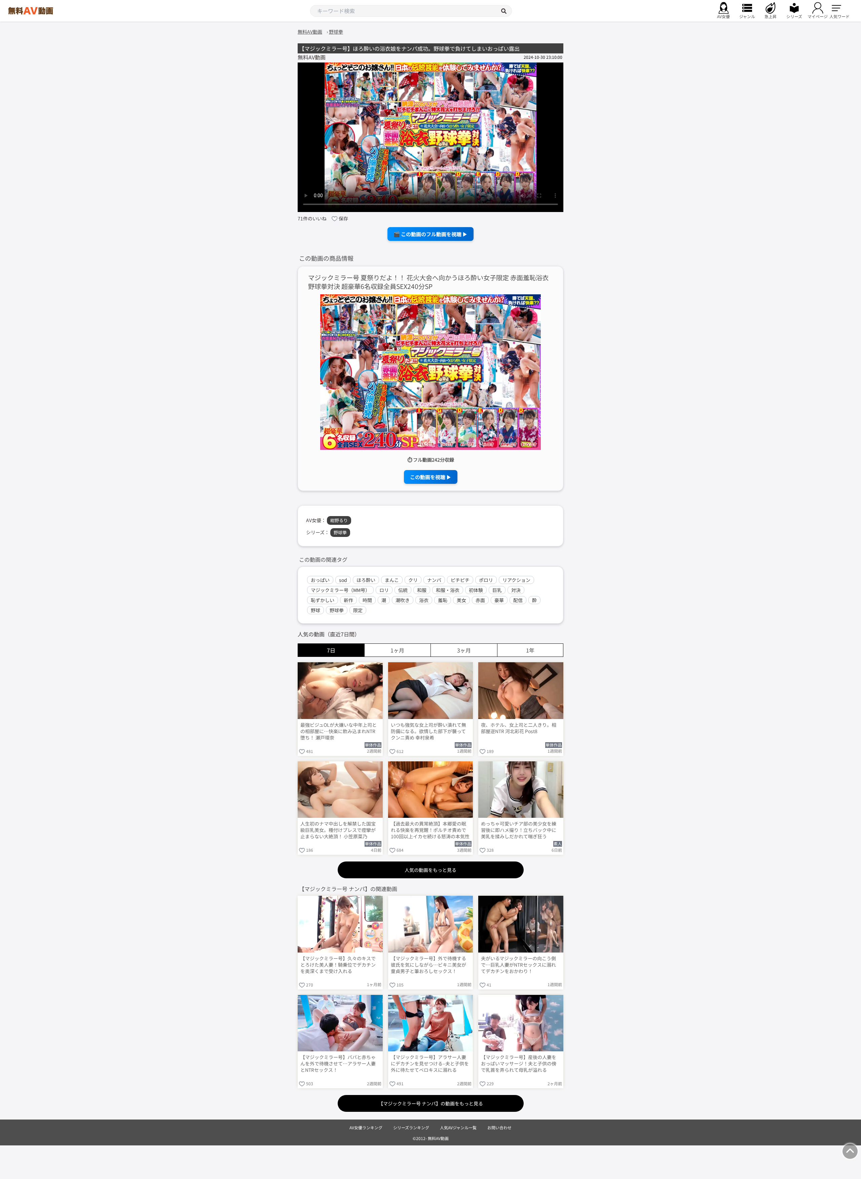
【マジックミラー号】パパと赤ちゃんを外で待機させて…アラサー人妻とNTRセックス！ (338, 1063)
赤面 (480, 600)
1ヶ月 (397, 650)
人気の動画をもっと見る (430, 870)
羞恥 (442, 600)
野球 (315, 610)
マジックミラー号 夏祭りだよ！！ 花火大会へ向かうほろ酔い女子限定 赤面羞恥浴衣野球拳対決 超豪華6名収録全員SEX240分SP (428, 282)
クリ (413, 580)
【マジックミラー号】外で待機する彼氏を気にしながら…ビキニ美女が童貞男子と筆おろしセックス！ (428, 964)
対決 (516, 590)
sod (343, 580)
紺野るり (339, 520)
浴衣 (423, 600)
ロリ (384, 590)
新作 (348, 600)
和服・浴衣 (447, 590)
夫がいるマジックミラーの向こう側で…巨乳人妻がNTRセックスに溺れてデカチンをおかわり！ (518, 964)
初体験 (476, 590)
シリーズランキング (411, 1127)
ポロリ (486, 580)
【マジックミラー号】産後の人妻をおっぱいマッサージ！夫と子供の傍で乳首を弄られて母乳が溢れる (518, 1063)
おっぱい (320, 580)
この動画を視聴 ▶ (430, 476)
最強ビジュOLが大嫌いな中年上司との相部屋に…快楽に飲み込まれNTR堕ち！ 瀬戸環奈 (338, 731)
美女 (461, 600)
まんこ (392, 580)
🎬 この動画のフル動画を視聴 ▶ (430, 234)
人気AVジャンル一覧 (458, 1127)
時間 (367, 600)
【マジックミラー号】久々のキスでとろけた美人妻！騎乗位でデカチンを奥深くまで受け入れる (338, 964)
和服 (421, 590)
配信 (518, 600)
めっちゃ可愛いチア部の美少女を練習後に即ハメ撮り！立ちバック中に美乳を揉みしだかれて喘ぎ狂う (518, 830)
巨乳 (497, 590)
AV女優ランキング (365, 1127)
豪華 (499, 600)
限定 (358, 610)
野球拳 (340, 532)
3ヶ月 (464, 650)
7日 (331, 650)
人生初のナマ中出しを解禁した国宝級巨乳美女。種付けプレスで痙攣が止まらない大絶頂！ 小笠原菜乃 (338, 830)
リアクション (516, 580)
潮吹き (403, 600)
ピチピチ (460, 580)
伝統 (403, 590)
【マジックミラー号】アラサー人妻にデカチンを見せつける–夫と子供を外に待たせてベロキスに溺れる (430, 1063)
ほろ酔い (366, 580)
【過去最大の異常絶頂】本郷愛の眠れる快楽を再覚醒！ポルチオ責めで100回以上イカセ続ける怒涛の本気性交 (430, 830)
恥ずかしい (322, 600)
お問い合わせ (499, 1127)
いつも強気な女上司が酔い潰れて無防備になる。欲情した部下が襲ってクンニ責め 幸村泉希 (428, 731)
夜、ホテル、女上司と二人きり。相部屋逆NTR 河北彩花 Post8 (518, 728)
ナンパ (434, 580)
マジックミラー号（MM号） (340, 590)
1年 (530, 650)
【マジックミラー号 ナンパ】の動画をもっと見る (430, 1103)
